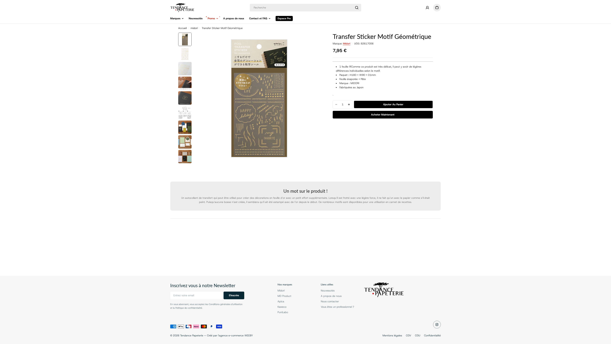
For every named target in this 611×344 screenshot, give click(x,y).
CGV (408, 335)
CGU (417, 335)
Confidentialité (432, 335)
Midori (346, 43)
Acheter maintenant (382, 114)
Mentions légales (392, 335)
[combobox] (305, 7)
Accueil (182, 28)
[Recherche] (357, 8)
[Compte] (427, 8)
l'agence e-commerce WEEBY (235, 335)
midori (194, 28)
